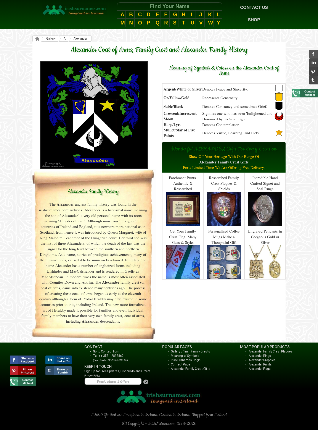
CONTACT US (254, 7)
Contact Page (180, 364)
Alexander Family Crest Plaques (270, 351)
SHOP (254, 19)
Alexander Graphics (262, 360)
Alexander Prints (260, 364)
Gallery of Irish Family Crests (190, 351)
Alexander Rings (260, 355)
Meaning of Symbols (185, 355)
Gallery (51, 38)
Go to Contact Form (106, 351)
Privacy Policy (92, 375)
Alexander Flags (260, 368)
